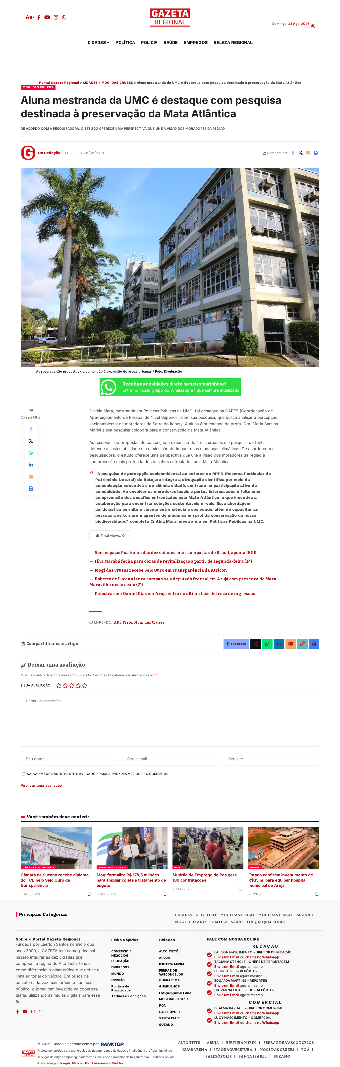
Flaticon (77, 1063)
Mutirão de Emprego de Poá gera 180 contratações (204, 877)
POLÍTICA (218, 922)
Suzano (305, 915)
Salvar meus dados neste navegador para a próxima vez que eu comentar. (98, 774)
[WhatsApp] (64, 17)
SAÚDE (237, 922)
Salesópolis (218, 1056)
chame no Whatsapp (262, 957)
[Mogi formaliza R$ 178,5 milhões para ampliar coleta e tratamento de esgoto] (132, 848)
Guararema (194, 1049)
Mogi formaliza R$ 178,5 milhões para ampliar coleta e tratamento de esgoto (131, 880)
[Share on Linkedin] (31, 465)
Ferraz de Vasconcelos (288, 1042)
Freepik (64, 1063)
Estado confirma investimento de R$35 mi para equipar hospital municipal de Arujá (280, 880)
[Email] (308, 153)
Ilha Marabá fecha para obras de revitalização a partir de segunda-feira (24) (173, 561)
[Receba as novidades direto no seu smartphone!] (108, 387)
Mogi (180, 922)
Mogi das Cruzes (149, 622)
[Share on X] (300, 153)
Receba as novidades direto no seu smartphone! (174, 383)
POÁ (177, 867)
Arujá (213, 1042)
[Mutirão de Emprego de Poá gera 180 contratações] (207, 848)
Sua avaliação (37, 685)
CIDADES (183, 915)
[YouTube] (47, 17)
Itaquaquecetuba (233, 1049)
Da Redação (49, 153)
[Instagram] (56, 17)
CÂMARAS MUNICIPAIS (38, 867)
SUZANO (197, 922)
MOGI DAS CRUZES (38, 87)
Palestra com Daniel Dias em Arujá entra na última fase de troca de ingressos (175, 593)
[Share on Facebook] (292, 153)
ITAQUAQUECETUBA (266, 922)
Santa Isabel (252, 1056)
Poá (305, 1049)
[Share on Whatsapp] (31, 453)
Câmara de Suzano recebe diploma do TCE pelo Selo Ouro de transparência (55, 880)
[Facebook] (39, 17)
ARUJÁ (255, 867)
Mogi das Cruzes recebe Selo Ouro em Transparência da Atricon (161, 570)
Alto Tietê (123, 622)
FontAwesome (95, 1063)
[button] (29, 17)
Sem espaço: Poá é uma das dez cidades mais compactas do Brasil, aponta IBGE (175, 552)
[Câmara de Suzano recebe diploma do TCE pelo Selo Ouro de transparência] (56, 848)
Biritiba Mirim (241, 1042)
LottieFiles (116, 1063)
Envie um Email (226, 957)
